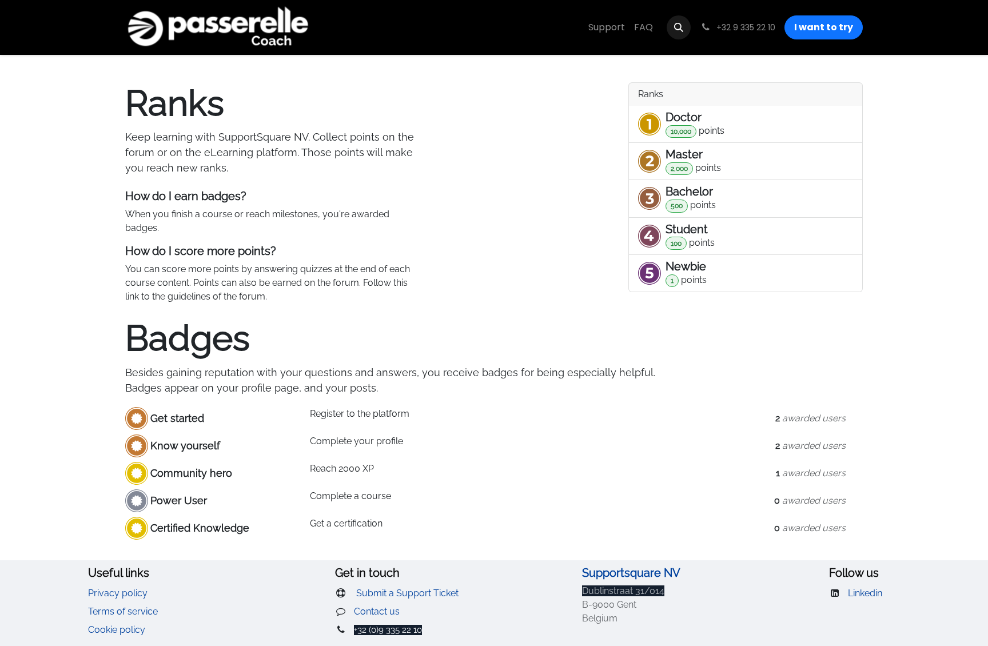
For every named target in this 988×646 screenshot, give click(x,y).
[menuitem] (607, 27)
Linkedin (865, 593)
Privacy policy (118, 593)
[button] (679, 27)
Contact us (377, 611)
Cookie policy (116, 629)
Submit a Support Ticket (406, 593)
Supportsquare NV (631, 573)
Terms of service (123, 611)
